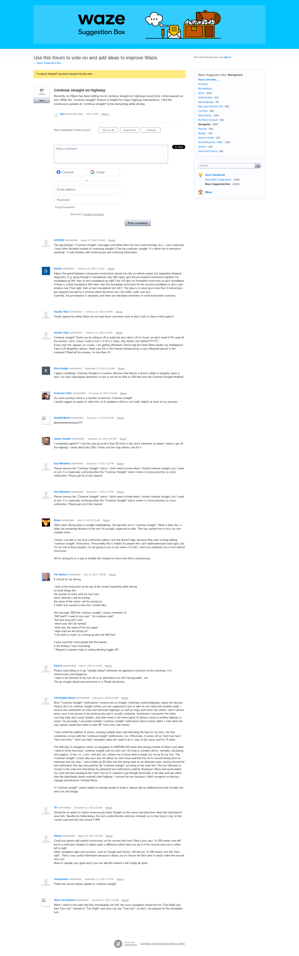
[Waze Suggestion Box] (149, 24)
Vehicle (202, 146)
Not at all (110, 130)
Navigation (235, 74)
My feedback (205, 88)
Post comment (138, 223)
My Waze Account (208, 119)
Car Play (203, 111)
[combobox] (227, 165)
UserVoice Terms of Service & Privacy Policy (163, 943)
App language (206, 102)
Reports (202, 128)
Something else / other (210, 142)
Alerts (201, 93)
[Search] (258, 165)
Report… (105, 114)
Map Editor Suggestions (218, 179)
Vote (41, 100)
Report (111, 240)
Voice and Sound (207, 151)
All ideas (203, 84)
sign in (227, 57)
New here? (87, 214)
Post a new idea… (208, 79)
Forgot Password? (65, 207)
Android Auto (205, 97)
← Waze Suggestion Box (47, 63)
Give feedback (215, 174)
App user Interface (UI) (210, 106)
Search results (206, 137)
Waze (208, 192)
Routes (202, 133)
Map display (205, 115)
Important (131, 130)
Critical (154, 130)
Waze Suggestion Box (212, 74)
